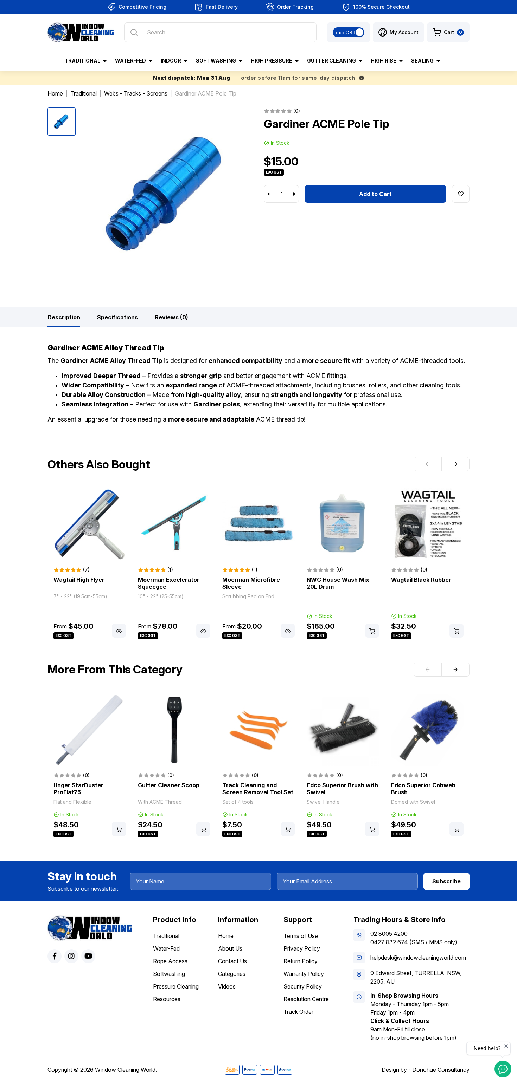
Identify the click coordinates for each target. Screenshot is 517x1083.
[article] (89, 564)
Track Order (298, 1011)
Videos (227, 986)
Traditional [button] (82, 61)
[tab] (63, 317)
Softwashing (169, 973)
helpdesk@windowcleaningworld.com (418, 957)
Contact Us (232, 961)
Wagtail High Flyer (78, 579)
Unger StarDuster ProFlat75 (78, 789)
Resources (166, 999)
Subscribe (446, 881)
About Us (230, 948)
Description (63, 317)
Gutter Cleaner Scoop (168, 785)
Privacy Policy (301, 948)
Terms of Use (300, 935)
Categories (231, 973)
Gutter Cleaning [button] (331, 61)
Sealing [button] (422, 61)
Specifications (117, 317)
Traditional (166, 935)
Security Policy (302, 986)
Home (226, 935)
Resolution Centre (306, 999)
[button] (398, 32)
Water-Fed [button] (130, 61)
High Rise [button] (383, 61)
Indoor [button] (171, 61)
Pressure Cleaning (176, 986)
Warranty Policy (303, 973)
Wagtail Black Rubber (421, 579)
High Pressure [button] (271, 61)
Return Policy (300, 961)
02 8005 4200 (389, 933)
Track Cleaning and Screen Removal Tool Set (257, 789)
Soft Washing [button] (216, 61)
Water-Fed (166, 948)
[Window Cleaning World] (80, 32)
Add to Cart (375, 193)
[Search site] (134, 32)
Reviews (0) (171, 317)
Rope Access (170, 961)
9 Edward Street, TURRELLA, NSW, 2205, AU (415, 977)
